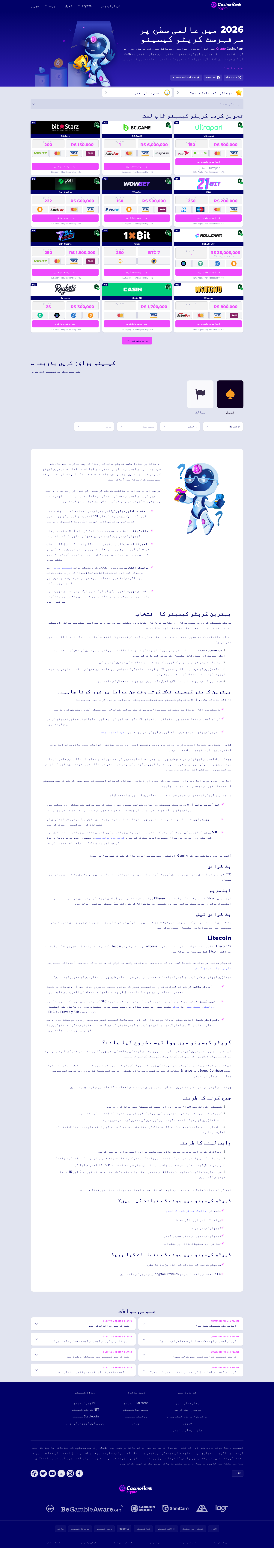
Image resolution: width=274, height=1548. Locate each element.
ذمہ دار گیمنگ (187, 1542)
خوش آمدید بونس (113, 732)
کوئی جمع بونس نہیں (109, 837)
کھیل (68, 6)
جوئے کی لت (220, 1542)
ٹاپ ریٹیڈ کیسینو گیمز (213, 968)
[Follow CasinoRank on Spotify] (43, 1473)
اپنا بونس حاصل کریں (208, 161)
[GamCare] (175, 1508)
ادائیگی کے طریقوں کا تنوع (187, 1211)
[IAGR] (222, 1508)
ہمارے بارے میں (187, 1403)
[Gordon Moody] (143, 1508)
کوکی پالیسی (88, 1542)
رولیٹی (208, 1006)
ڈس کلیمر (155, 1542)
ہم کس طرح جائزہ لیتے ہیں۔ (187, 1416)
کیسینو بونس (63, 567)
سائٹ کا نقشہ (55, 1542)
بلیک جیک (194, 1006)
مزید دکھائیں (139, 340)
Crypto (86, 6)
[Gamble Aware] (92, 1508)
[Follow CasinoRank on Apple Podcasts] (34, 1473)
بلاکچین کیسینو (85, 1403)
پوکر (176, 1006)
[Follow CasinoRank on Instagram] (70, 1473)
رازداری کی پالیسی (187, 1430)
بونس (52, 6)
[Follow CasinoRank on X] (61, 1473)
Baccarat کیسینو (136, 1403)
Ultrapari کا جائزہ (208, 168)
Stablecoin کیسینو (85, 1416)
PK (239, 1473)
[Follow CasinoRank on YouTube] (52, 1473)
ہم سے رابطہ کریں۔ (187, 1410)
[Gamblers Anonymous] (202, 1508)
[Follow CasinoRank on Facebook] (79, 1473)
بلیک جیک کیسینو (136, 1410)
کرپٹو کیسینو (111, 6)
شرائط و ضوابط (123, 1542)
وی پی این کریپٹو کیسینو (85, 1423)
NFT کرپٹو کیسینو (85, 1410)
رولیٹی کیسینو (135, 1416)
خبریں (35, 6)
